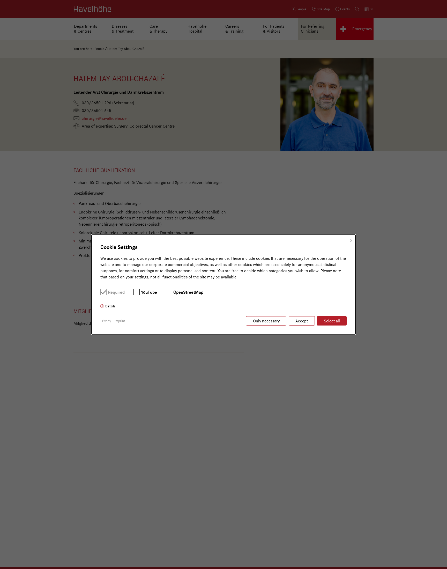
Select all (332, 321)
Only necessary (266, 321)
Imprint (120, 321)
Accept (301, 321)
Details (110, 306)
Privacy (105, 321)
